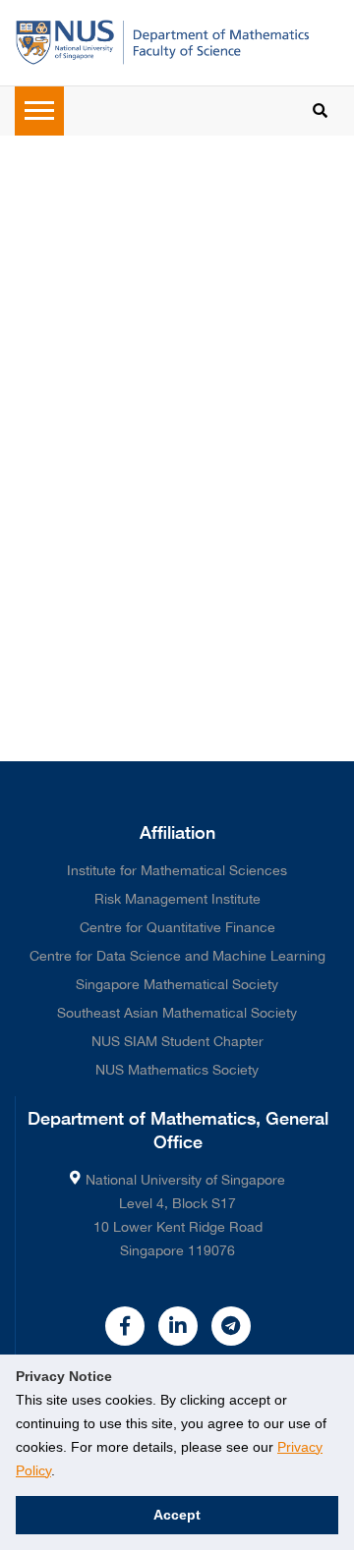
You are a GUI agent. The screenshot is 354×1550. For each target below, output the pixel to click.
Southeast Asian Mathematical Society (177, 1013)
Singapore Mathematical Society (177, 984)
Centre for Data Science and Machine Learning (177, 956)
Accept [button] (177, 1514)
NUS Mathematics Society (177, 1070)
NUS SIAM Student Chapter (177, 1041)
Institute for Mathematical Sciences (177, 870)
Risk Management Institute (177, 899)
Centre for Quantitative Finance (177, 927)
